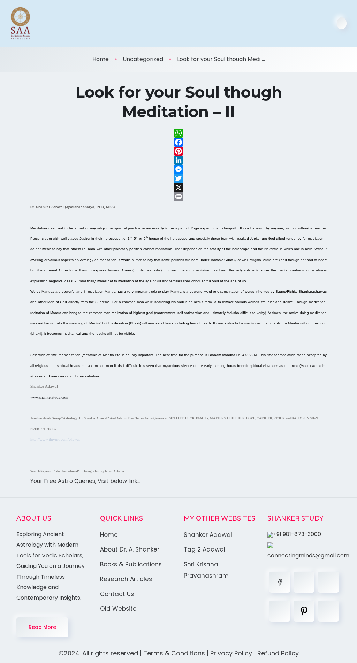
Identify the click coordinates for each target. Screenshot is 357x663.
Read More (42, 627)
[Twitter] (178, 178)
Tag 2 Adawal (204, 549)
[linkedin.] (328, 582)
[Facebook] (178, 142)
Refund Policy (278, 653)
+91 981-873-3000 (297, 534)
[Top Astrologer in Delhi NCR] (20, 23)
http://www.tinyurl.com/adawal (55, 439)
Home (100, 59)
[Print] (178, 196)
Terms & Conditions (174, 653)
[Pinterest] (178, 151)
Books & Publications (131, 564)
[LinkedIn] (178, 160)
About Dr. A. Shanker (129, 549)
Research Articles (126, 579)
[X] (178, 187)
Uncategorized (143, 59)
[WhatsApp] (178, 133)
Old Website (118, 608)
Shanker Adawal (208, 535)
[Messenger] (178, 169)
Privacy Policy (231, 653)
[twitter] (304, 582)
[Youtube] (328, 611)
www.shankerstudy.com (49, 397)
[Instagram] (279, 611)
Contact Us (117, 594)
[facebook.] (279, 582)
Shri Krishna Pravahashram (206, 570)
